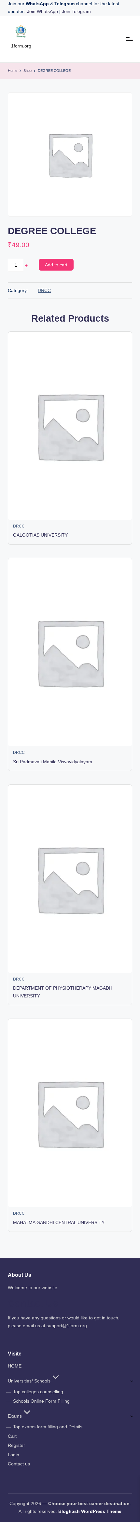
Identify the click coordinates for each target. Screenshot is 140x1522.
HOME (14, 1366)
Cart (12, 1436)
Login (13, 1454)
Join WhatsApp (43, 11)
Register (16, 1445)
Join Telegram (76, 11)
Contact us (19, 1464)
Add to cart (56, 264)
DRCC (44, 290)
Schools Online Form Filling (41, 1401)
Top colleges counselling (38, 1391)
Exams (15, 1416)
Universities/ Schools (29, 1381)
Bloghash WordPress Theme (89, 1511)
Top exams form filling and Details (47, 1426)
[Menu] (129, 39)
